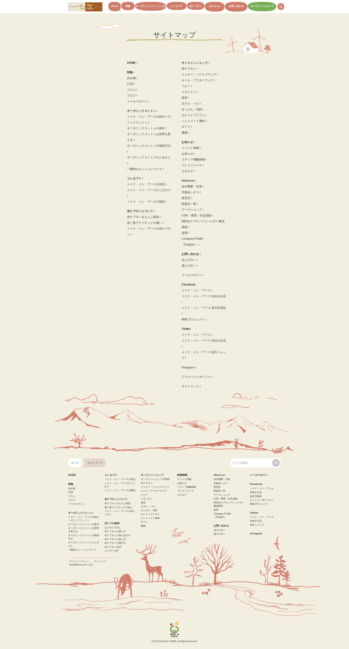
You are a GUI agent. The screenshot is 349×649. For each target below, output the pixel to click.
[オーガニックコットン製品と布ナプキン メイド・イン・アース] (85, 6)
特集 (128, 6)
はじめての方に (113, 527)
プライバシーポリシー (196, 376)
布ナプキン (195, 6)
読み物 (132, 78)
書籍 (185, 132)
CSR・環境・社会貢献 (197, 215)
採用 (185, 232)
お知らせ (188, 153)
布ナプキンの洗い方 (115, 539)
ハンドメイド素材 (194, 120)
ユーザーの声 (112, 551)
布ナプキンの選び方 (115, 543)
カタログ (188, 171)
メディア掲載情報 (194, 159)
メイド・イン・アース (196, 290)
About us (214, 6)
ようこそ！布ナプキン (262, 500)
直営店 (186, 198)
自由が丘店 (256, 492)
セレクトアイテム (194, 115)
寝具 (185, 97)
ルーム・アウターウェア (198, 80)
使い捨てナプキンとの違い (145, 222)
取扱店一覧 (189, 203)
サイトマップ (191, 386)
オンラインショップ (262, 6)
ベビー (186, 86)
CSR (130, 83)
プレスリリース (192, 165)
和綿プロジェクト (194, 319)
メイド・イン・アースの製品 (146, 201)
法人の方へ (189, 259)
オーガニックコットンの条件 (146, 128)
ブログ (132, 95)
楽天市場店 (256, 496)
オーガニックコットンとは (150, 6)
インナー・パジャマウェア (199, 74)
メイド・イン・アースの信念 (146, 184)
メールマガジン (137, 101)
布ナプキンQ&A (113, 547)
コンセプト (176, 6)
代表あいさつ (191, 192)
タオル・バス (191, 103)
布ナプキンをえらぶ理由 (143, 216)
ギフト (186, 126)
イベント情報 (191, 147)
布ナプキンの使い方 (115, 531)
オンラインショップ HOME (155, 479)
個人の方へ (189, 265)
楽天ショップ (257, 525)
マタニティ (189, 91)
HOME (72, 474)
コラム (132, 89)
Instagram (188, 367)
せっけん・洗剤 (192, 109)
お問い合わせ (236, 6)
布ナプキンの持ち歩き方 (118, 535)
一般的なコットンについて (145, 168)
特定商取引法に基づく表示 (81, 565)
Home (114, 6)
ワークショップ (192, 209)
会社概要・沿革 (192, 186)
